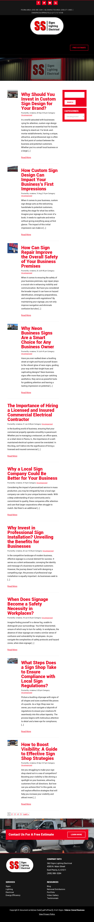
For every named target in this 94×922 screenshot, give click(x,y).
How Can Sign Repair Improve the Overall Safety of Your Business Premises (39, 257)
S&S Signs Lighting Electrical (59, 863)
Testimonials (52, 898)
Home (8, 42)
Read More (26, 157)
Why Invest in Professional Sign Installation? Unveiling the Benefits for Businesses (30, 537)
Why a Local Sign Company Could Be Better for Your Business (32, 473)
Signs (8, 886)
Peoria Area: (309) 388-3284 (32, 10)
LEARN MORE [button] (76, 834)
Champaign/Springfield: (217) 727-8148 (47, 13)
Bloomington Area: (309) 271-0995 (58, 10)
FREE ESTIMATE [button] (79, 48)
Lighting (31, 42)
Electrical (42, 42)
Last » (26, 814)
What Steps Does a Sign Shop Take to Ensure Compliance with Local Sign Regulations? (38, 674)
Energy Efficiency (13, 895)
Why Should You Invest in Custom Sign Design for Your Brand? (38, 101)
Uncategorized (26, 115)
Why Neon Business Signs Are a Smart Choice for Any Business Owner (37, 337)
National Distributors (56, 889)
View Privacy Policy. (47, 914)
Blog (49, 886)
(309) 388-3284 (54, 873)
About (16, 42)
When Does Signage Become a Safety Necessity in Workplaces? (27, 606)
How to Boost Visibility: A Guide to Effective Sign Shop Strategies (39, 751)
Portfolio (51, 892)
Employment (55, 42)
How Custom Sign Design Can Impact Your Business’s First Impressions (39, 180)
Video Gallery (52, 895)
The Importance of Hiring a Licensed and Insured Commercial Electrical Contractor (32, 412)
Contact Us (67, 42)
